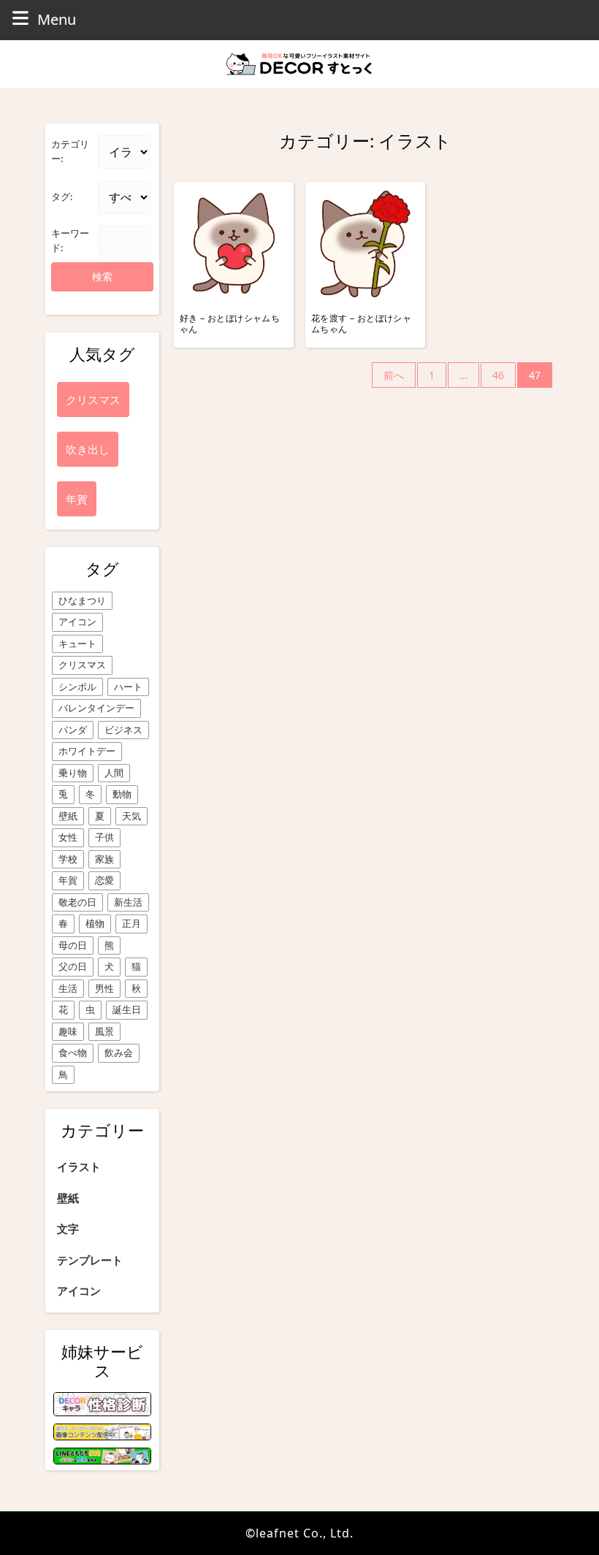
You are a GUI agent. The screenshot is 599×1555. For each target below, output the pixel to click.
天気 (131, 815)
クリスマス (82, 664)
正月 (131, 923)
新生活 (128, 902)
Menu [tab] (56, 19)
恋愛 (104, 880)
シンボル (77, 686)
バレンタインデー (96, 707)
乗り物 (72, 772)
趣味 (67, 1031)
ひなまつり (82, 600)
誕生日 (126, 1009)
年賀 (67, 880)
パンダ (72, 729)
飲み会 (118, 1052)
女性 (67, 837)
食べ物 (72, 1052)
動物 (121, 794)
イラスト (79, 1166)
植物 (94, 923)
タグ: (61, 196)
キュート (77, 643)
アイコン (77, 621)
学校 (67, 859)
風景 (104, 1031)
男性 (104, 988)
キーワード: (70, 240)
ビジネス (123, 729)
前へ (394, 375)
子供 (104, 837)
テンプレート (90, 1260)
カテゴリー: (70, 151)
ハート (128, 686)
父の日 (72, 966)
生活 (67, 988)
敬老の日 (77, 902)
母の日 (72, 945)
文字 (68, 1228)
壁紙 (67, 815)
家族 (104, 859)
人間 (113, 772)
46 (498, 375)
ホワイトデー (86, 750)
